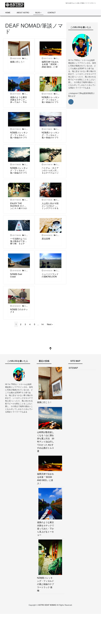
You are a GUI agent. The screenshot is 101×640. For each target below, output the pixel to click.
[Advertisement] (50, 626)
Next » (50, 324)
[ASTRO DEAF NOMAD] (14, 4)
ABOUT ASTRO (23, 12)
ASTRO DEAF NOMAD (47, 605)
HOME (7, 12)
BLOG (37, 12)
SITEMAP (73, 367)
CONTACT (52, 12)
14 (42, 324)
